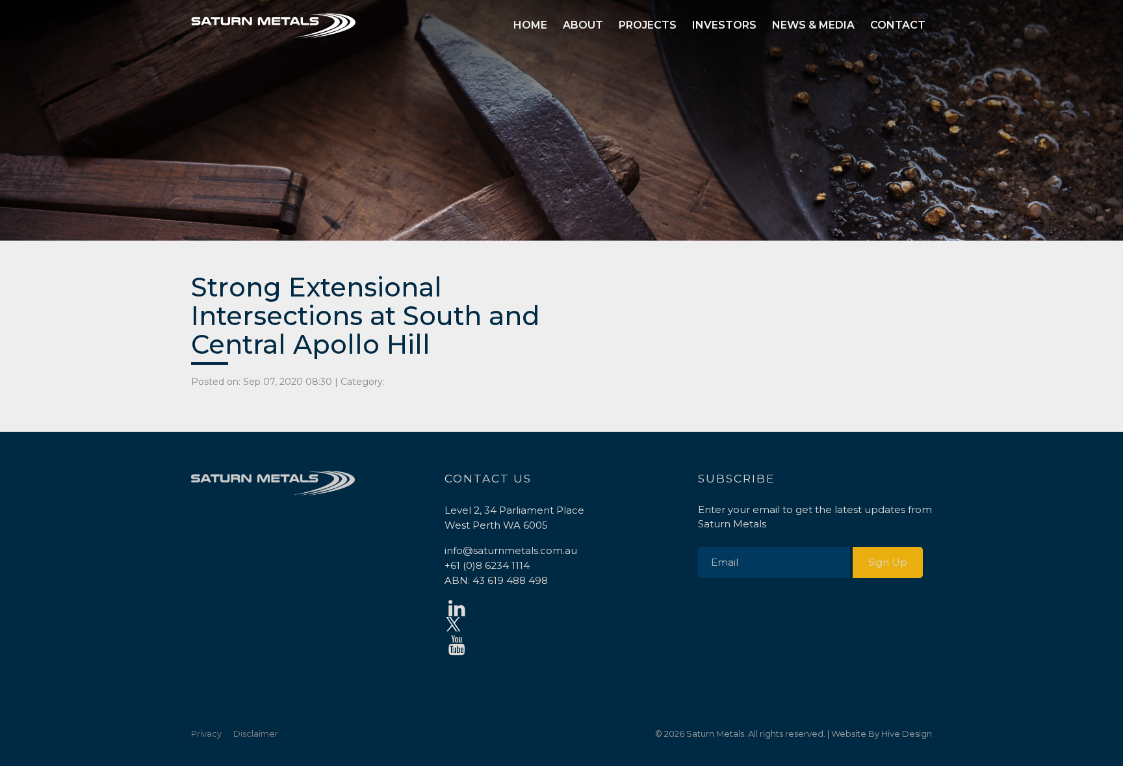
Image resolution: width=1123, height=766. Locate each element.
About (583, 25)
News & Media (813, 25)
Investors (724, 25)
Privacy (206, 733)
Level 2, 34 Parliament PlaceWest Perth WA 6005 (514, 517)
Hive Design (906, 733)
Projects (648, 25)
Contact (897, 25)
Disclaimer (255, 733)
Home (530, 25)
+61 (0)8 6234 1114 (487, 565)
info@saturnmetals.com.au (511, 550)
